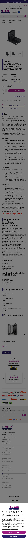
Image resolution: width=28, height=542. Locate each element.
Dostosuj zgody (14, 536)
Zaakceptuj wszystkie (14, 532)
